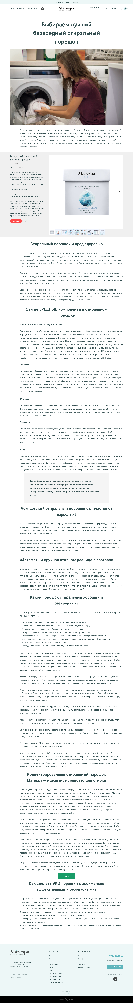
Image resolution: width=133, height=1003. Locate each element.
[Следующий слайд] (119, 191)
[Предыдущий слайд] (52, 191)
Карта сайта (66, 993)
